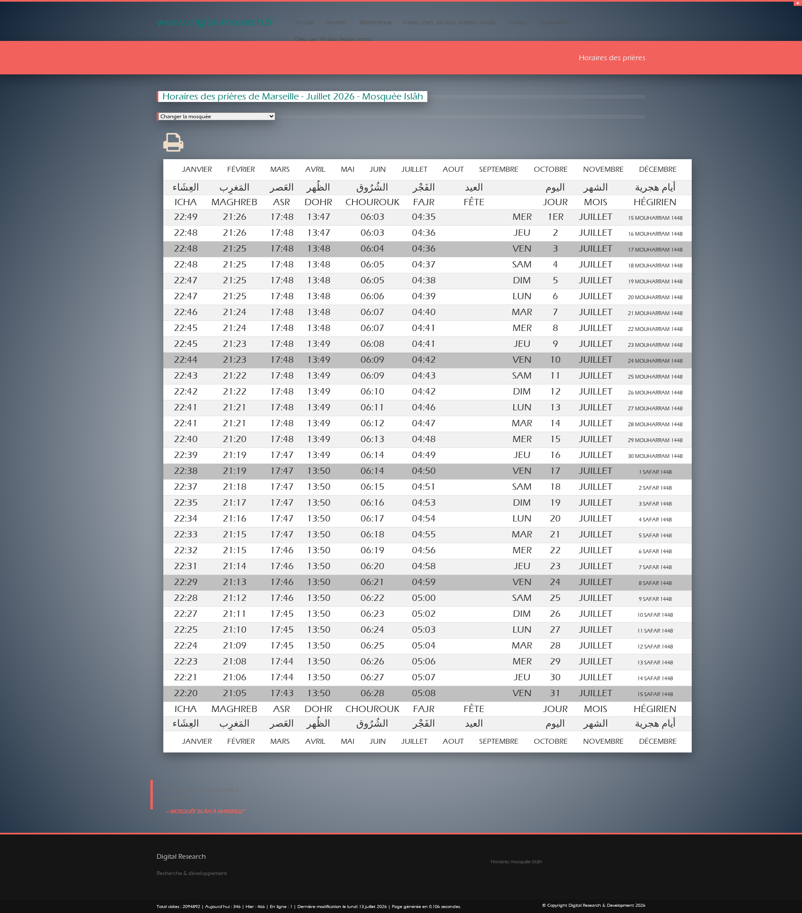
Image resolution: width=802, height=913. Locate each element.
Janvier (197, 169)
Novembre (603, 169)
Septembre (498, 169)
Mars (280, 169)
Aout (453, 169)
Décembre (658, 169)
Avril (315, 169)
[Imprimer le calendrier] (173, 148)
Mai (347, 169)
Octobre (551, 169)
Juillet (414, 169)
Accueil (304, 22)
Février (241, 169)
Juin (378, 169)
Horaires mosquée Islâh (516, 862)
